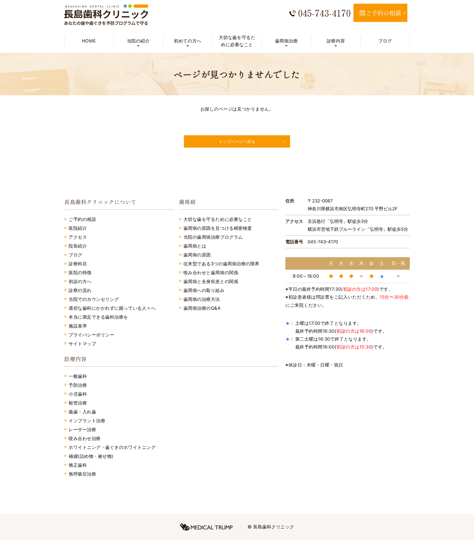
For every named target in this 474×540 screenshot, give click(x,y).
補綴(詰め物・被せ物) (91, 456)
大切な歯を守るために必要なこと (237, 41)
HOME (89, 40)
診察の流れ (80, 290)
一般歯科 (78, 376)
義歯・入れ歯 (82, 411)
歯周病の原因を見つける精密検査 (217, 228)
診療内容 (336, 40)
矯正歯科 (78, 465)
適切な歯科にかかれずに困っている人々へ (112, 308)
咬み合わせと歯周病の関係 (210, 272)
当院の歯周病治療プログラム (213, 237)
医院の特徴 (80, 272)
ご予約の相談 (82, 219)
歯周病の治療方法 (201, 299)
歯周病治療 (286, 40)
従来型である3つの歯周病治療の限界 (221, 263)
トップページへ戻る (237, 141)
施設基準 (78, 325)
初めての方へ (187, 40)
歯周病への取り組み (204, 290)
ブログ (385, 40)
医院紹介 (78, 228)
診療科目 (78, 263)
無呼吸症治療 (82, 474)
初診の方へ (80, 281)
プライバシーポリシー (91, 334)
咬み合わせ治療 (85, 438)
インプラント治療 (87, 420)
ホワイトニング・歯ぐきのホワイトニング (112, 447)
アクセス (78, 237)
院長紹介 (78, 246)
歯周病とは (194, 246)
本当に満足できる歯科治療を (98, 317)
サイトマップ (82, 343)
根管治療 (78, 402)
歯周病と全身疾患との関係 (210, 281)
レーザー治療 (82, 429)
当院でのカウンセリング (94, 299)
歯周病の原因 (197, 254)
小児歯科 (78, 394)
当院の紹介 (138, 40)
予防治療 (78, 385)
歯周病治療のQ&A (202, 308)
